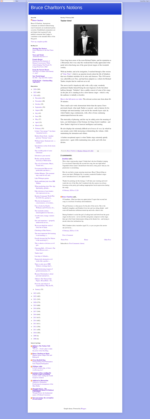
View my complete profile (39, 42)
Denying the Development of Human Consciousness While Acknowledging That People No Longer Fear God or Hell (42, 64)
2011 (35, 330)
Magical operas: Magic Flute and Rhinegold (42, 356)
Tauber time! (39, 253)
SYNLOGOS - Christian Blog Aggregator (42, 81)
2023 (35, 293)
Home (86, 240)
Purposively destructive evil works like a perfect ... (43, 260)
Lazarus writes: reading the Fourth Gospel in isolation (41, 373)
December (38, 98)
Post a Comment (67, 235)
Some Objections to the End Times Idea (42, 51)
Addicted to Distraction (40, 380)
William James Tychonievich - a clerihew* (45, 142)
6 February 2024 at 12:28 (70, 190)
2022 (35, 296)
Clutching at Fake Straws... (43, 230)
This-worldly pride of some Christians (43, 152)
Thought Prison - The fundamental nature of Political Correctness (43, 390)
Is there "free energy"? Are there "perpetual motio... (45, 132)
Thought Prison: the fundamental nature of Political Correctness (42, 394)
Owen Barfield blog (38, 360)
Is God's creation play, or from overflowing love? (41, 369)
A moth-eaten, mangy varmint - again (45, 217)
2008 (35, 339)
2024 (35, 95)
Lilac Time (67, 74)
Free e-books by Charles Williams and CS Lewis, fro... (45, 207)
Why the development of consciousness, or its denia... (44, 202)
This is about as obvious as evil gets (45, 244)
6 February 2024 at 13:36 (70, 231)
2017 (35, 311)
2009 (35, 336)
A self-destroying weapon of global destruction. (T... (44, 270)
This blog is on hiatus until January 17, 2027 (43, 72)
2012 (35, 327)
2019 (35, 305)
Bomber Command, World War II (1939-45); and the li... (45, 197)
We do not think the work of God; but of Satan (43, 226)
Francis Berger (37, 59)
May (36, 119)
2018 (35, 308)
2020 (35, 302)
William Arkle (37, 366)
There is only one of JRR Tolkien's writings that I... (43, 265)
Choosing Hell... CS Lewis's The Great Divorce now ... (45, 249)
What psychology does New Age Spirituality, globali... (45, 187)
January (38, 289)
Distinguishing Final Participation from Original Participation (42, 362)
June (37, 116)
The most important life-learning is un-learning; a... (45, 234)
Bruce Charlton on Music (41, 353)
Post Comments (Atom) (76, 243)
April (37, 122)
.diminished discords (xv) (40, 56)
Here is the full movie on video (71, 99)
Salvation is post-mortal (42, 155)
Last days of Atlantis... (42, 256)
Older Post (107, 240)
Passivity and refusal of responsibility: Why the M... (44, 285)
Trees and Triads (38, 55)
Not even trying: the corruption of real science (42, 398)
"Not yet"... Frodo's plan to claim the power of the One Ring (42, 350)
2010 (35, 333)
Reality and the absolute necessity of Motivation (43, 160)
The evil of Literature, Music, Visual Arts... (44, 164)
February (38, 128)
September (38, 107)
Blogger (83, 408)
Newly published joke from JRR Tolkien (45, 182)
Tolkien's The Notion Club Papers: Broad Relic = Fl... (44, 280)
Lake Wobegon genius (42, 178)
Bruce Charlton (67, 197)
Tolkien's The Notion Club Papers (41, 346)
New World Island (38, 76)
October (38, 104)
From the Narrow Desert (40, 70)
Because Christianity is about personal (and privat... (44, 275)
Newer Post (64, 240)
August (37, 110)
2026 (35, 89)
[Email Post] (97, 151)
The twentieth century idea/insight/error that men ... (45, 212)
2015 (35, 317)
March (37, 125)
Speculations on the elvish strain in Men (45, 147)
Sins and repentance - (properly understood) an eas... (45, 221)
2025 (35, 92)
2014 (35, 320)
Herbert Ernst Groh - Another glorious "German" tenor (44, 137)
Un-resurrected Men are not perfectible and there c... (43, 169)
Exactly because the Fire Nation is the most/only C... (45, 239)
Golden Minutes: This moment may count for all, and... (44, 174)
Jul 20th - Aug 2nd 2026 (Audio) (42, 78)
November (38, 101)
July (36, 113)
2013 (35, 323)
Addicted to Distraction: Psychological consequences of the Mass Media (42, 384)
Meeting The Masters (39, 48)
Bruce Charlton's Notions (56, 7)
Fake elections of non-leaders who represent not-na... (44, 192)
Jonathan (65, 159)
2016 (35, 314)
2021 (35, 299)
